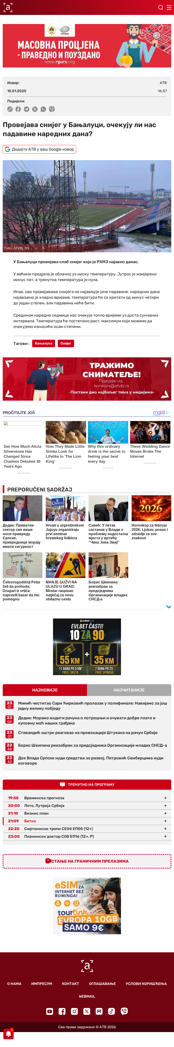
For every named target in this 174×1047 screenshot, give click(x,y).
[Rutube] (99, 1011)
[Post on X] (35, 109)
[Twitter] (86, 1011)
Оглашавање (102, 984)
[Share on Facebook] (18, 109)
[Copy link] (10, 109)
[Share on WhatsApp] (43, 109)
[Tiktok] (111, 1011)
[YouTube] (49, 1011)
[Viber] (124, 1011)
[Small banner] (87, 647)
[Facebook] (61, 1011)
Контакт (70, 984)
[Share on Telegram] (26, 109)
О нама (14, 984)
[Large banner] (87, 45)
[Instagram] (74, 1011)
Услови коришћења (146, 984)
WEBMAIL (87, 996)
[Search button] (160, 7)
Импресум (41, 984)
